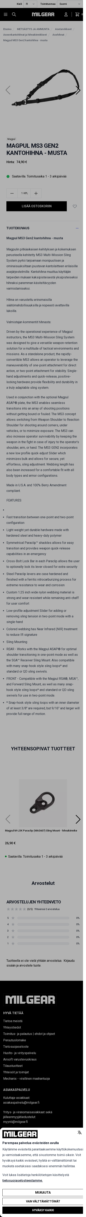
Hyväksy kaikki (43, 1210)
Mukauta (43, 1192)
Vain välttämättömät (43, 1201)
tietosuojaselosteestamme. (22, 1180)
